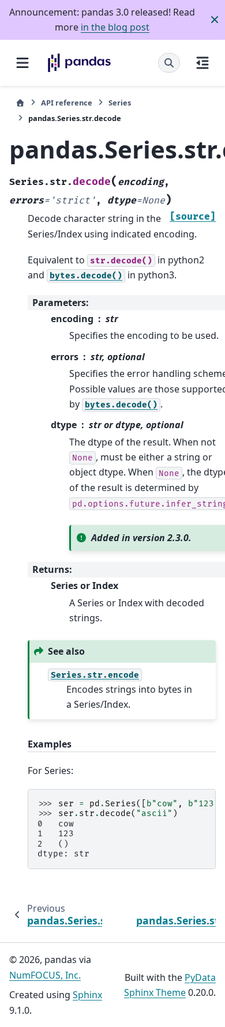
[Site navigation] (22, 63)
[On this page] (202, 63)
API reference (66, 102)
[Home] (20, 103)
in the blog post (115, 27)
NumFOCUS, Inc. (45, 975)
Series (119, 102)
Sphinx (87, 994)
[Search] (169, 63)
